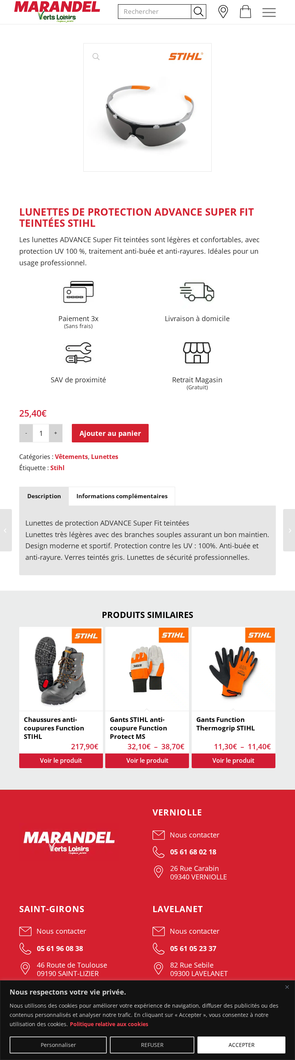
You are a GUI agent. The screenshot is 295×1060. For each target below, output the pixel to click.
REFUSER (152, 1044)
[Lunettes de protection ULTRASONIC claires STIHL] (289, 530)
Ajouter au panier (110, 433)
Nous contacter (194, 834)
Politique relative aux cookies (109, 1024)
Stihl (57, 468)
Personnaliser (58, 1044)
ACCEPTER (242, 1044)
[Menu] (265, 12)
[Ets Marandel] (57, 12)
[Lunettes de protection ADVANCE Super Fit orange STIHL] (6, 530)
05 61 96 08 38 (59, 948)
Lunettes (104, 456)
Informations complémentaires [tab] (121, 496)
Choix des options (61, 760)
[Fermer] (287, 986)
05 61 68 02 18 (192, 851)
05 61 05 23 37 (192, 948)
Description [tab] (44, 496)
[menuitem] (223, 9)
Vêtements (71, 456)
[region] (147, 1020)
